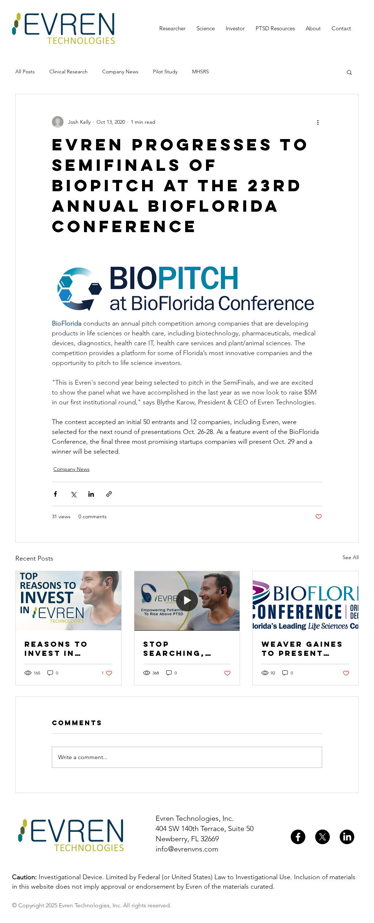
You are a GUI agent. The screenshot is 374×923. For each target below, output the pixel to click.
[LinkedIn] (347, 837)
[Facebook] (298, 837)
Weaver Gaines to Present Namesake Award (302, 648)
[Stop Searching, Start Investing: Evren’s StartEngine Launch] (187, 600)
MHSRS (200, 71)
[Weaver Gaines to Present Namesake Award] (305, 600)
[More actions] (317, 122)
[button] (349, 72)
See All (351, 557)
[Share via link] (109, 494)
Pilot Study (165, 71)
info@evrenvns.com (187, 849)
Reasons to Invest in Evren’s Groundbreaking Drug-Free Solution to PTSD (67, 648)
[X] (322, 837)
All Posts (25, 71)
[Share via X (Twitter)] (73, 494)
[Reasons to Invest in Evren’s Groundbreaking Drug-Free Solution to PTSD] (68, 600)
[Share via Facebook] (55, 494)
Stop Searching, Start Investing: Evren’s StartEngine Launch (177, 648)
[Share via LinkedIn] (91, 494)
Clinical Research (68, 71)
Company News (120, 71)
